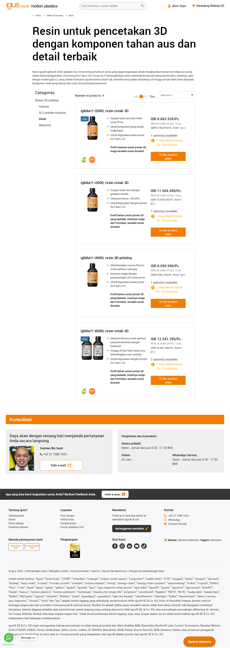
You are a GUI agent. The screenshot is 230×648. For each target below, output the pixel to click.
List (135, 96)
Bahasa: (183, 540)
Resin (42, 119)
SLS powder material (52, 113)
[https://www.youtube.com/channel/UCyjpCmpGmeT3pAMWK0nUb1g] (136, 546)
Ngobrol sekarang (199, 642)
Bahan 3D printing (55, 15)
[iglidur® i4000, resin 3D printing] (92, 275)
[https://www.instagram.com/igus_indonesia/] (122, 546)
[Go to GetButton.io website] (9, 644)
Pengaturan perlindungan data (146, 571)
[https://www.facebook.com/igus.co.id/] (115, 546)
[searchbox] (110, 6)
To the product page (168, 156)
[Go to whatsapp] (8, 637)
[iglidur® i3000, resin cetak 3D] (92, 200)
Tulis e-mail (58, 465)
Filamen (44, 106)
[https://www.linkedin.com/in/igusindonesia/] (129, 546)
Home (38, 15)
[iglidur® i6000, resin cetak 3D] (92, 348)
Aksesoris (45, 125)
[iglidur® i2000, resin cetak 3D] (92, 128)
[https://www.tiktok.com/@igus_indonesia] (144, 546)
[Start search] (142, 6)
